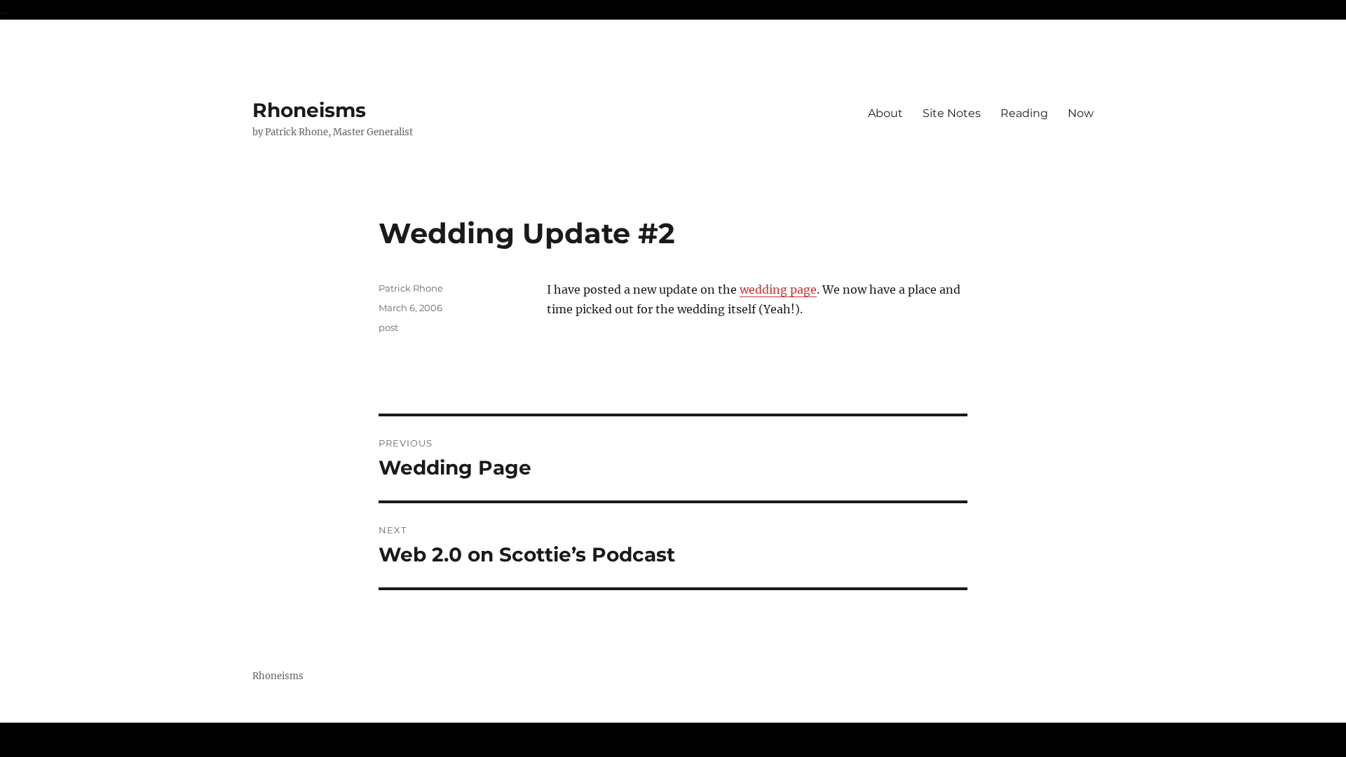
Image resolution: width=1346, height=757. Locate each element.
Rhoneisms (309, 110)
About (885, 113)
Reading (1024, 113)
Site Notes (952, 113)
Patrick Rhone (411, 288)
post (388, 327)
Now (1081, 113)
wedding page (778, 289)
